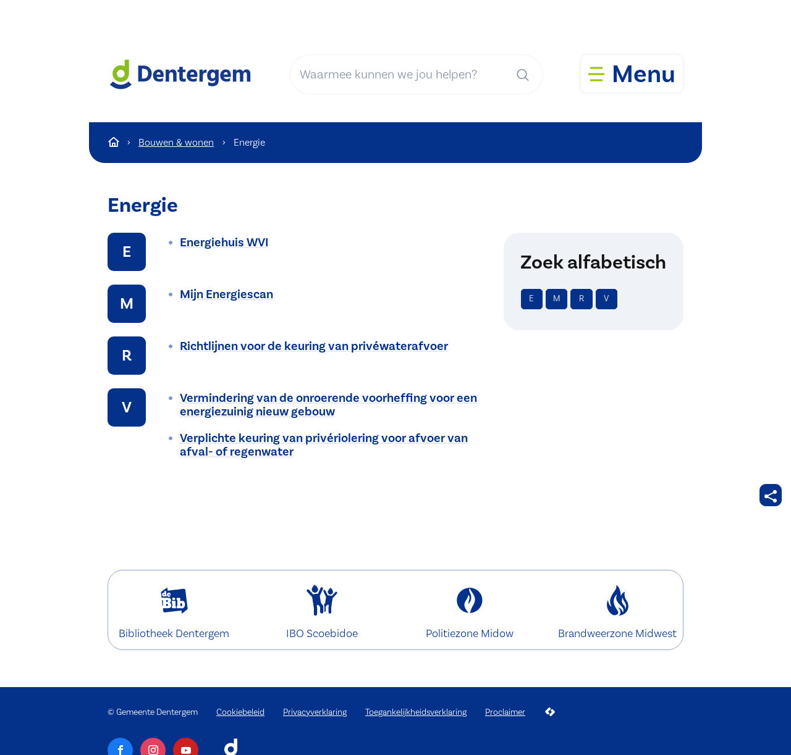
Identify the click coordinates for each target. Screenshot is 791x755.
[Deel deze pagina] (770, 495)
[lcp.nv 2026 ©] (550, 712)
